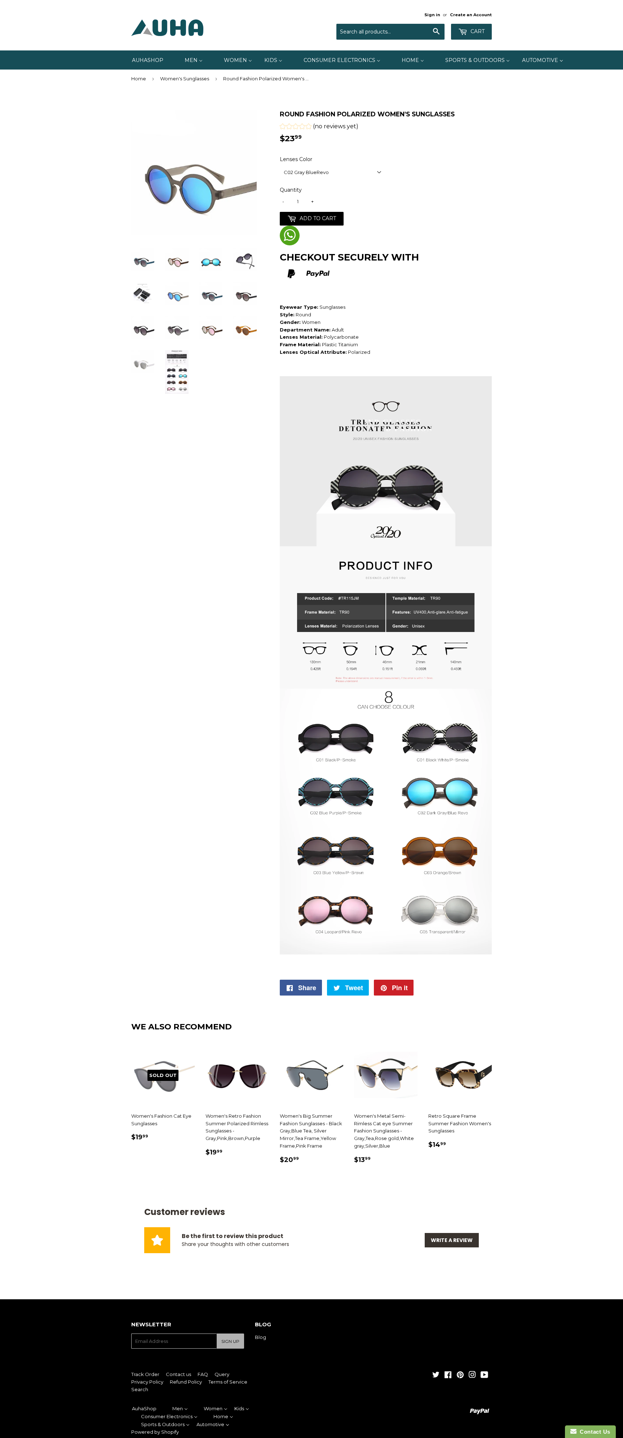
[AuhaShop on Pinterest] (460, 1376)
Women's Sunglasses (184, 78)
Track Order (145, 1374)
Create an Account (471, 14)
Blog (260, 1337)
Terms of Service (227, 1382)
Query (222, 1374)
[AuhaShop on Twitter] (435, 1376)
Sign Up (230, 1341)
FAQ (203, 1374)
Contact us (178, 1374)
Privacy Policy (147, 1382)
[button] (319, 127)
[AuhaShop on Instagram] (472, 1376)
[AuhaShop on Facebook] (448, 1376)
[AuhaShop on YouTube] (484, 1376)
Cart (477, 31)
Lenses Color (296, 159)
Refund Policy (186, 1382)
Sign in (432, 14)
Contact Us (593, 1432)
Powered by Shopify (155, 1432)
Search (139, 1389)
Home (138, 78)
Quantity (291, 190)
